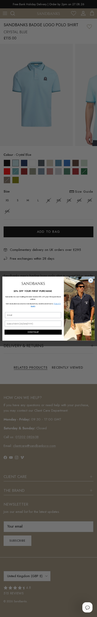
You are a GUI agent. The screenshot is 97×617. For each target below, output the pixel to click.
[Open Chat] (87, 607)
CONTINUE (33, 332)
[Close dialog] (90, 280)
